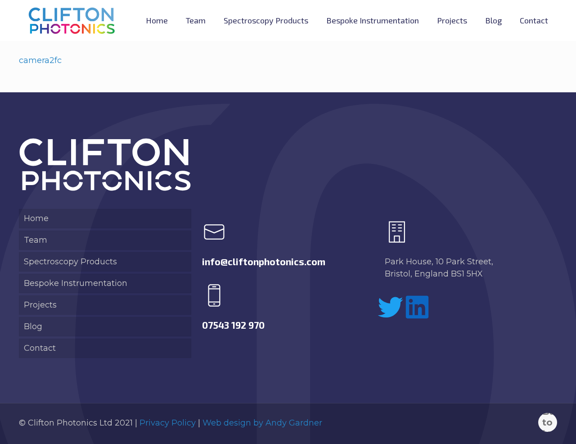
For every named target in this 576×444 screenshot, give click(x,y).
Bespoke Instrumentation (75, 283)
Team (35, 240)
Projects (40, 305)
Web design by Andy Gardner (262, 423)
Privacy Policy (168, 423)
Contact (40, 348)
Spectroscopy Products (70, 262)
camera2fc (40, 60)
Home (36, 218)
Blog (33, 326)
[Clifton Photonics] (71, 20)
